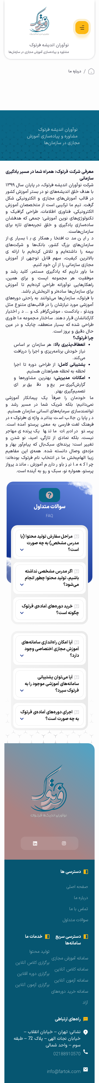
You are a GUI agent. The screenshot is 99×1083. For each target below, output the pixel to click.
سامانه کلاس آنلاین (71, 969)
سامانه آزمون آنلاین (71, 980)
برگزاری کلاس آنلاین (32, 962)
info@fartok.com (64, 1072)
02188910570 (67, 1054)
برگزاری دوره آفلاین (33, 973)
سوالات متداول (75, 920)
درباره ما (81, 898)
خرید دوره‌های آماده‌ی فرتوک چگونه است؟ (50, 609)
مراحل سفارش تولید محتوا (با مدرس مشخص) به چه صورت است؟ (49, 543)
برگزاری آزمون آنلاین (32, 985)
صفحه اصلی (77, 886)
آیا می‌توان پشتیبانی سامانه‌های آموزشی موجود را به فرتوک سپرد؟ (52, 684)
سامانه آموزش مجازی (69, 958)
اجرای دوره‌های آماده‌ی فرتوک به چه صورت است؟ (49, 715)
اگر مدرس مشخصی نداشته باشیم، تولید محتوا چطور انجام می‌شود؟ (52, 578)
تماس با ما (78, 909)
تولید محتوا (39, 951)
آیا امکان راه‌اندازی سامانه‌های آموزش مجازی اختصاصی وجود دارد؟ (50, 649)
